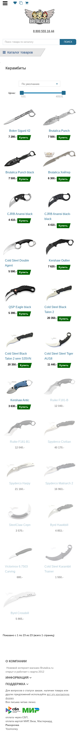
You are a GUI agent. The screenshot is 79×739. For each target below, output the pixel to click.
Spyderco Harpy (19, 483)
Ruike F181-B (59, 400)
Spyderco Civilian (59, 441)
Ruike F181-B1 (20, 441)
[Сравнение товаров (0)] (21, 3)
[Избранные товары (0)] (15, 3)
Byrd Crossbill (20, 613)
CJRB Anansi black (20, 213)
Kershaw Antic (19, 400)
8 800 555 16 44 (43, 31)
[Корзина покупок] (26, 3)
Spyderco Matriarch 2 (59, 483)
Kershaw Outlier (59, 260)
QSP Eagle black (20, 307)
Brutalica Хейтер (59, 172)
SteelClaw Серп (19, 524)
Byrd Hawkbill (59, 524)
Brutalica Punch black (20, 172)
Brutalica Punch (59, 130)
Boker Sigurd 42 (19, 130)
